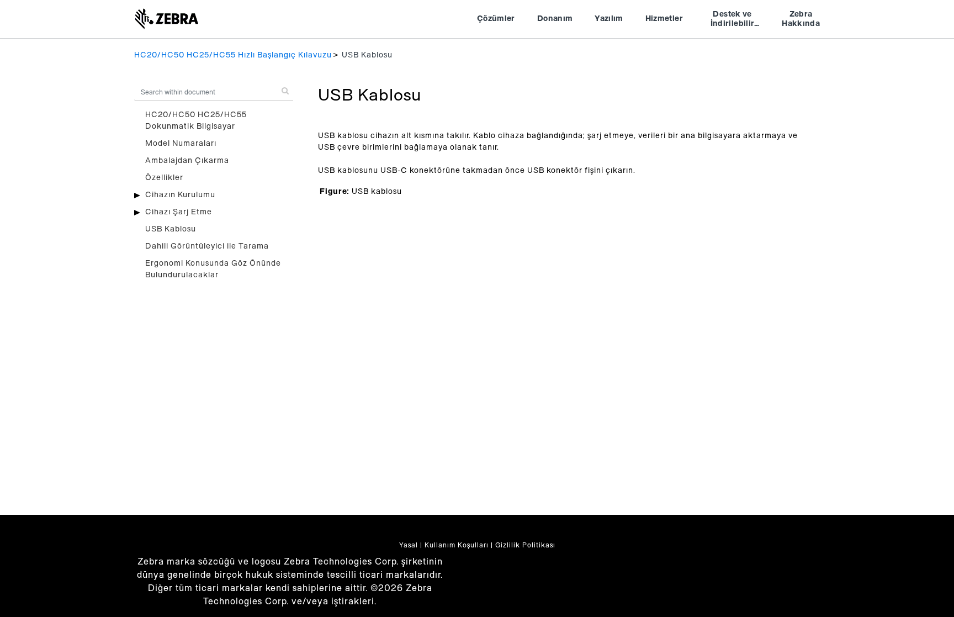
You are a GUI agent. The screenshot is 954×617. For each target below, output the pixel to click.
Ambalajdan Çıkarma (187, 161)
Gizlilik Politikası (525, 545)
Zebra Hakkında (801, 19)
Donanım (555, 19)
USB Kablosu (170, 229)
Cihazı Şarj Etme (178, 212)
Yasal (408, 545)
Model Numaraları (180, 143)
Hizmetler (664, 19)
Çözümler (496, 19)
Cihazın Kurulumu (180, 195)
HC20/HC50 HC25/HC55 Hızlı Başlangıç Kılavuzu (233, 55)
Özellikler (164, 178)
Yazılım (609, 19)
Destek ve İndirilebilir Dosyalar (733, 20)
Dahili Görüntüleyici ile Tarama (207, 246)
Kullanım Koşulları (457, 545)
